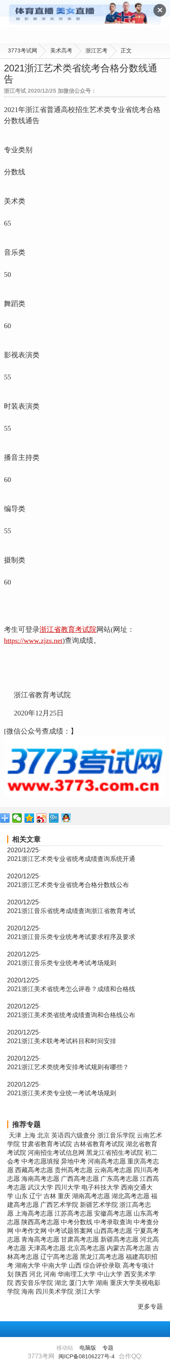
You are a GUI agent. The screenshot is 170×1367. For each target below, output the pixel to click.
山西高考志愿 (113, 1230)
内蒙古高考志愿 (129, 1248)
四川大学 (67, 1187)
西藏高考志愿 (34, 1170)
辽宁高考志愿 (59, 1256)
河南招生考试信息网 (56, 1152)
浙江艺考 (96, 50)
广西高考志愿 (80, 1178)
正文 (126, 50)
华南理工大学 (77, 1274)
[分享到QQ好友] (66, 818)
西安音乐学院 (34, 1282)
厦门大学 (81, 1282)
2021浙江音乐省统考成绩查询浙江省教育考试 (71, 911)
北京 (43, 1135)
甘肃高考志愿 (80, 1239)
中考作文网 (31, 1230)
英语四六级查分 (73, 1135)
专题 (107, 1348)
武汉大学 (40, 1187)
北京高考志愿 (86, 1248)
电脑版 (87, 1348)
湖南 (102, 1282)
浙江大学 (87, 1291)
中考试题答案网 (70, 1230)
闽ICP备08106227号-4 (87, 1356)
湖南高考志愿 (91, 1196)
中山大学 (110, 1274)
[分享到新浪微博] (42, 818)
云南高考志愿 (113, 1170)
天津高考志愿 (47, 1248)
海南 (27, 1291)
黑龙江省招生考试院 (114, 1152)
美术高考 (61, 50)
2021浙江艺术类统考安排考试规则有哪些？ (68, 1067)
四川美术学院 (55, 1291)
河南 (49, 1274)
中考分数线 (77, 1222)
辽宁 (35, 1196)
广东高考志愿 (119, 1178)
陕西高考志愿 (40, 1222)
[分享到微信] (17, 818)
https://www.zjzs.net (33, 640)
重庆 (64, 1196)
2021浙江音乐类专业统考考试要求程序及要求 (71, 937)
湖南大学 (27, 1265)
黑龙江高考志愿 (102, 1256)
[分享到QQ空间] (29, 818)
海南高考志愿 (40, 1178)
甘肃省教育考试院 (46, 1144)
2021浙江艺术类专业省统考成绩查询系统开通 (71, 858)
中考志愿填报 (40, 1161)
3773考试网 (22, 50)
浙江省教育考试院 (68, 629)
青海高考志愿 (40, 1239)
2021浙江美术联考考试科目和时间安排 (61, 1041)
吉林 (49, 1196)
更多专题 (150, 1306)
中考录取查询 (113, 1222)
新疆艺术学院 (99, 1204)
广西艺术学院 (59, 1204)
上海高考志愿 (34, 1213)
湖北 (61, 1282)
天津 (15, 1135)
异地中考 (73, 1161)
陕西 (21, 1274)
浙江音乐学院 (116, 1135)
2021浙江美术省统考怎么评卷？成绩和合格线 (71, 989)
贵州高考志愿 (74, 1170)
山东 (21, 1196)
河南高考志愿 (107, 1161)
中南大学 (54, 1265)
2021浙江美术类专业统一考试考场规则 (61, 1093)
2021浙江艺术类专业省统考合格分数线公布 (68, 884)
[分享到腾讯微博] (54, 818)
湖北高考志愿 (130, 1196)
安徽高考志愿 (113, 1213)
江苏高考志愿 (74, 1213)
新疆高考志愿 (119, 1239)
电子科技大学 (100, 1187)
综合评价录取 (102, 1265)
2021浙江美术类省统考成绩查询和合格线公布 (71, 1015)
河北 (35, 1274)
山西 (75, 1265)
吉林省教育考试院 (99, 1144)
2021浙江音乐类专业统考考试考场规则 (61, 963)
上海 (29, 1135)
